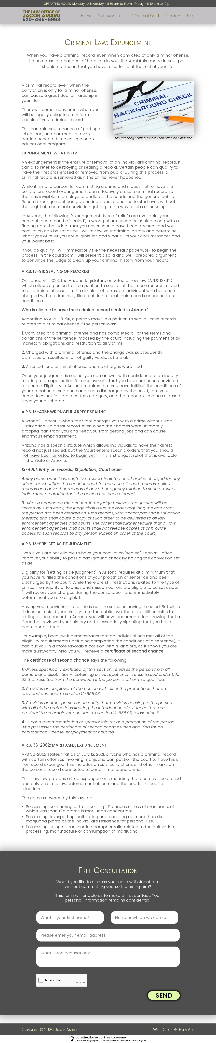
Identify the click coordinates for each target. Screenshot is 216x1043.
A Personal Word (145, 16)
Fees (190, 16)
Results (171, 16)
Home (86, 16)
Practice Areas (110, 16)
